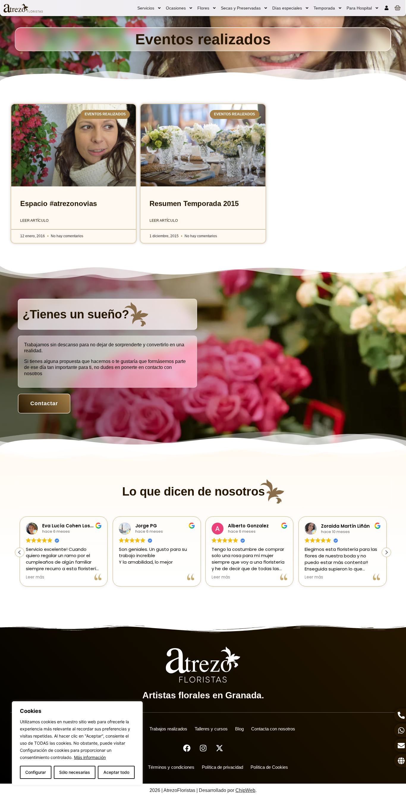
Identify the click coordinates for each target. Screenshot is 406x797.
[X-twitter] (219, 748)
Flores (203, 8)
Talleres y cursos (211, 728)
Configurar (35, 772)
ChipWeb (245, 790)
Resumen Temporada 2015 (194, 203)
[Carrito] (397, 8)
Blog (239, 728)
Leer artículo (34, 220)
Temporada (324, 8)
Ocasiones (176, 8)
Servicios (145, 8)
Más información (90, 757)
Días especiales (287, 8)
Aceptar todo (116, 772)
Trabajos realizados (168, 728)
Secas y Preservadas (241, 8)
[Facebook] (186, 748)
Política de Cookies (269, 767)
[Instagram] (203, 748)
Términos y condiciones (171, 767)
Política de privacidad (222, 767)
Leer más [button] (35, 577)
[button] (386, 552)
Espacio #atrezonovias (58, 203)
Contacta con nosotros (273, 728)
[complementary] (77, 743)
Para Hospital (359, 8)
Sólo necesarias (74, 772)
